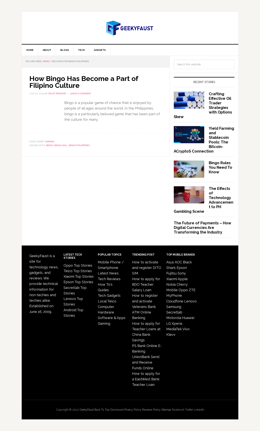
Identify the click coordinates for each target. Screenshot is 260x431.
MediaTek (174, 329)
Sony (182, 273)
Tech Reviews (109, 279)
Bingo (49, 145)
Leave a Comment (80, 93)
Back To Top (102, 409)
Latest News (108, 273)
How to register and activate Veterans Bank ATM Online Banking (145, 306)
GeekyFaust (86, 409)
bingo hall (61, 145)
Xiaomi (171, 279)
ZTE (192, 290)
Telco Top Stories (78, 271)
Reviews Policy (151, 409)
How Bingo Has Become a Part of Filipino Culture (83, 81)
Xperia (177, 323)
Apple (183, 279)
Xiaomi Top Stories (79, 276)
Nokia (171, 284)
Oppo (183, 290)
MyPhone (174, 295)
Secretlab (174, 312)
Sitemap (166, 409)
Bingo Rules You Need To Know (220, 167)
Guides (103, 290)
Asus (170, 262)
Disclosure (117, 409)
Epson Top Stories (78, 282)
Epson (182, 268)
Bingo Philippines (79, 145)
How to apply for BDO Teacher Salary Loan (146, 284)
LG (168, 323)
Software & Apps (111, 318)
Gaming (49, 141)
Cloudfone (174, 301)
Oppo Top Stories (78, 265)
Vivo (186, 329)
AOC (178, 262)
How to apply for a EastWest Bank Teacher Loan (146, 379)
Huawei (188, 318)
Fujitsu (171, 273)
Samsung (173, 307)
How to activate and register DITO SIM (146, 267)
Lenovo (190, 301)
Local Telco (107, 301)
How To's (105, 284)
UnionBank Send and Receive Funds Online (145, 362)
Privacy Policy (132, 409)
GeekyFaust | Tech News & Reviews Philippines (130, 27)
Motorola (173, 318)
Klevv (170, 335)
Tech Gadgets (109, 295)
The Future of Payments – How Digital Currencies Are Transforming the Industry (202, 227)
